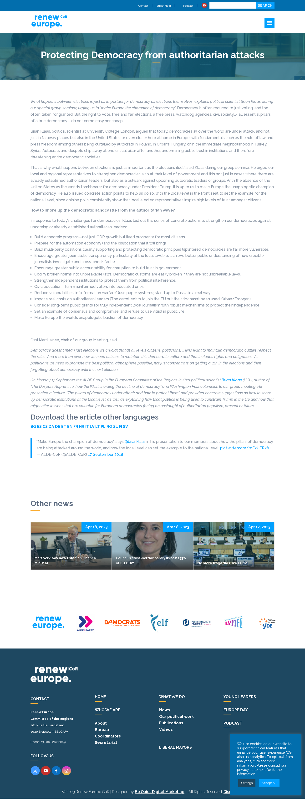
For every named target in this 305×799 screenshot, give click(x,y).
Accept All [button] (269, 783)
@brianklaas (135, 441)
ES (39, 426)
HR (81, 426)
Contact (143, 5)
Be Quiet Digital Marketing (159, 791)
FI (120, 426)
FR (75, 426)
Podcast (188, 5)
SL (115, 426)
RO (109, 426)
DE (57, 426)
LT (97, 426)
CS (45, 426)
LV (92, 426)
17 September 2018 (105, 454)
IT (87, 426)
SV (125, 426)
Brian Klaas (232, 380)
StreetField (164, 5)
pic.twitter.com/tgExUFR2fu (245, 448)
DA (51, 426)
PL (103, 426)
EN (69, 426)
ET (63, 426)
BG (33, 426)
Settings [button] (247, 783)
